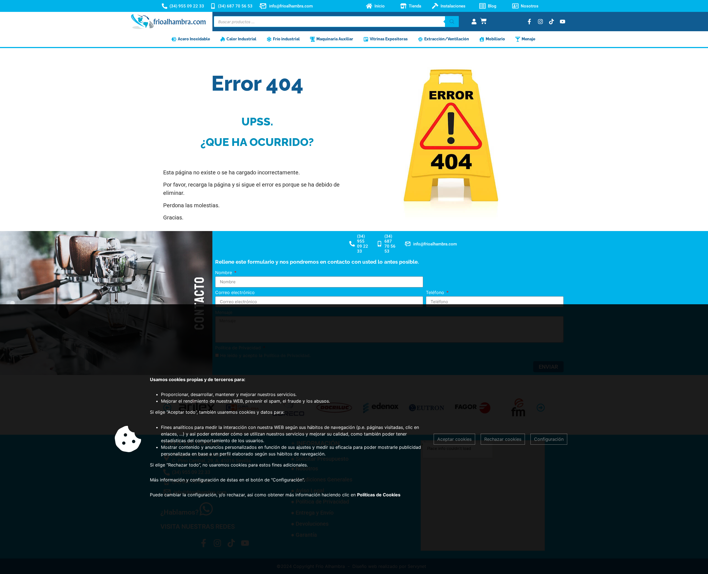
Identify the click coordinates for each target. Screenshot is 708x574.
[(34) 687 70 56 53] (213, 6)
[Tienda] (403, 6)
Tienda (415, 6)
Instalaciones (453, 6)
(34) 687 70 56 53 (235, 6)
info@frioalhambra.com (291, 6)
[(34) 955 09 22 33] (164, 6)
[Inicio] (369, 6)
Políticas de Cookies (378, 494)
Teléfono (436, 292)
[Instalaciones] (435, 6)
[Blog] (482, 6)
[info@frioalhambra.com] (263, 6)
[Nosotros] (515, 6)
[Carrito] (483, 21)
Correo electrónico (235, 292)
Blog (492, 6)
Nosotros (529, 6)
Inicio (379, 6)
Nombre (224, 272)
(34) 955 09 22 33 (187, 6)
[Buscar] (452, 21)
